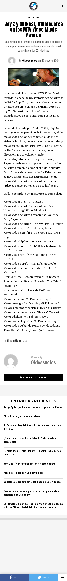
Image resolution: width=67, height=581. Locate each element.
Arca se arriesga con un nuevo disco (24, 472)
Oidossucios (29, 60)
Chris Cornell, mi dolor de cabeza (22, 416)
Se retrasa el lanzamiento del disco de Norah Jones (32, 482)
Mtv (24, 340)
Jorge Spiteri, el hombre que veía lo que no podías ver (33, 407)
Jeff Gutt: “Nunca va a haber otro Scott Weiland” (30, 463)
